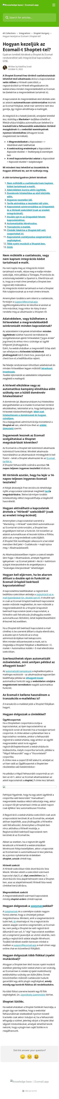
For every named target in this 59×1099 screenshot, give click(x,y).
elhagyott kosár (34, 677)
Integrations (24, 33)
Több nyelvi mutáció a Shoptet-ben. (26, 243)
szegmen (37, 906)
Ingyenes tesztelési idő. (20, 199)
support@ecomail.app (26, 301)
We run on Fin (31, 1091)
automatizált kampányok (19, 671)
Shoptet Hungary (41, 33)
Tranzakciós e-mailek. (19, 226)
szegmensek (11, 911)
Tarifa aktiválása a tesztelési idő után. (28, 203)
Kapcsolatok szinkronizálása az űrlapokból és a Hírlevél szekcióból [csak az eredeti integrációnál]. (31, 210)
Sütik (10, 247)
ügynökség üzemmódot (33, 994)
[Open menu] (53, 5)
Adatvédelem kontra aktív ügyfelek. (26, 189)
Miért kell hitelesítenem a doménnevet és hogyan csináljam (25, 415)
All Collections (9, 33)
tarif (47, 491)
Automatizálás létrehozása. (22, 223)
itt (14, 921)
